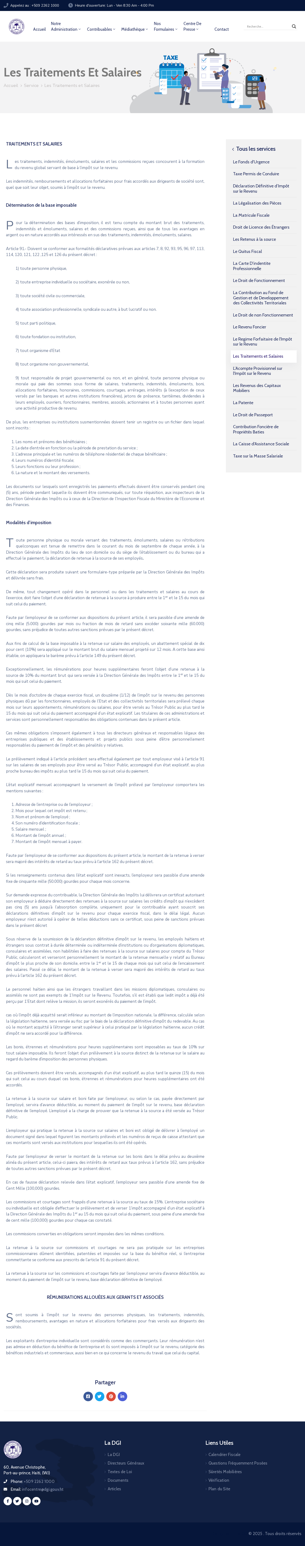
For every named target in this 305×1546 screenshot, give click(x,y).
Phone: (33, 1481)
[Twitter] (99, 1396)
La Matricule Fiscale (251, 215)
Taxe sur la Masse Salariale (258, 456)
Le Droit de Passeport (253, 414)
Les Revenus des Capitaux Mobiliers (257, 388)
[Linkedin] (122, 1396)
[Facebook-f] (8, 1501)
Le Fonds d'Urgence (251, 162)
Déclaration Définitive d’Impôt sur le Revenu (261, 188)
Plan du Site (219, 1488)
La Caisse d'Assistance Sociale (261, 444)
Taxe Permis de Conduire (256, 173)
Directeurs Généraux (126, 1463)
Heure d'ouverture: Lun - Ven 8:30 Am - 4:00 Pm (114, 5)
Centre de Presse (192, 26)
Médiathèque (133, 29)
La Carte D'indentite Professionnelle (251, 266)
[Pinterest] (111, 1396)
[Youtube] (36, 1501)
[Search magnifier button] (294, 26)
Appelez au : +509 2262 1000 (34, 5)
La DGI (114, 1454)
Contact (221, 29)
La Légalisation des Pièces (257, 203)
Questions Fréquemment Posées (238, 1463)
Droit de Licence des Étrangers (261, 227)
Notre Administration (64, 26)
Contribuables (99, 29)
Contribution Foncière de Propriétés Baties (256, 429)
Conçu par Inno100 (230, 1533)
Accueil (39, 29)
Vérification (218, 1480)
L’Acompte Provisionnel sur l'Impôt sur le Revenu (257, 371)
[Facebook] (88, 1396)
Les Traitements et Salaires (258, 356)
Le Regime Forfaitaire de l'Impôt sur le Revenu (262, 341)
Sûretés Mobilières (225, 1471)
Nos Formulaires (164, 26)
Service (31, 85)
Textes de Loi (120, 1471)
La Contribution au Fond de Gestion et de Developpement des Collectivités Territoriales (261, 298)
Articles (114, 1488)
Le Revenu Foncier (249, 327)
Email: (37, 1489)
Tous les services (255, 148)
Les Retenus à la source (254, 239)
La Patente (243, 402)
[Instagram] (27, 1501)
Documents (118, 1480)
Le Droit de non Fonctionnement (263, 315)
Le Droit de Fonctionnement (259, 280)
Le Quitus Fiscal (247, 251)
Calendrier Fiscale (224, 1454)
